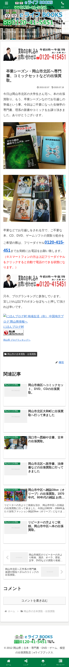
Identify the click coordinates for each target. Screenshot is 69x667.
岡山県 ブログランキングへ (16, 340)
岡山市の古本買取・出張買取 (21, 354)
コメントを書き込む (34, 600)
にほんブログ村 (13, 326)
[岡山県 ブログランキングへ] (13, 334)
